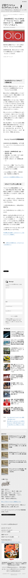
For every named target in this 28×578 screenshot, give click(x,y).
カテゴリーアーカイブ (6, 530)
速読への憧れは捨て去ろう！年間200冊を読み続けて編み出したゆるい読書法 (17, 409)
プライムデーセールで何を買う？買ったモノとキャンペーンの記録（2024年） (17, 470)
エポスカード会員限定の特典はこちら (13, 177)
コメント (7, 287)
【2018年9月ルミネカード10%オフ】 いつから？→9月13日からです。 (17, 350)
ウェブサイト (8, 311)
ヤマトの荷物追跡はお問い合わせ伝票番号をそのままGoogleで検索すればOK (17, 358)
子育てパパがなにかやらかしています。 (11, 542)
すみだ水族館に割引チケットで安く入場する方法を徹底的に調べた (17, 393)
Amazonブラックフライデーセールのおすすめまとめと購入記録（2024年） (18, 462)
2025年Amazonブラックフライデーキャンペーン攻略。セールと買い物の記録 (17, 446)
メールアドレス (9, 306)
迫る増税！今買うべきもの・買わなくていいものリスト (17, 384)
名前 (6, 301)
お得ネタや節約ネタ (11, 242)
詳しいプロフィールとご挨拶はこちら (11, 501)
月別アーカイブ (5, 536)
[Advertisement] (13, 66)
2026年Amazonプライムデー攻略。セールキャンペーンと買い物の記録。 (17, 438)
